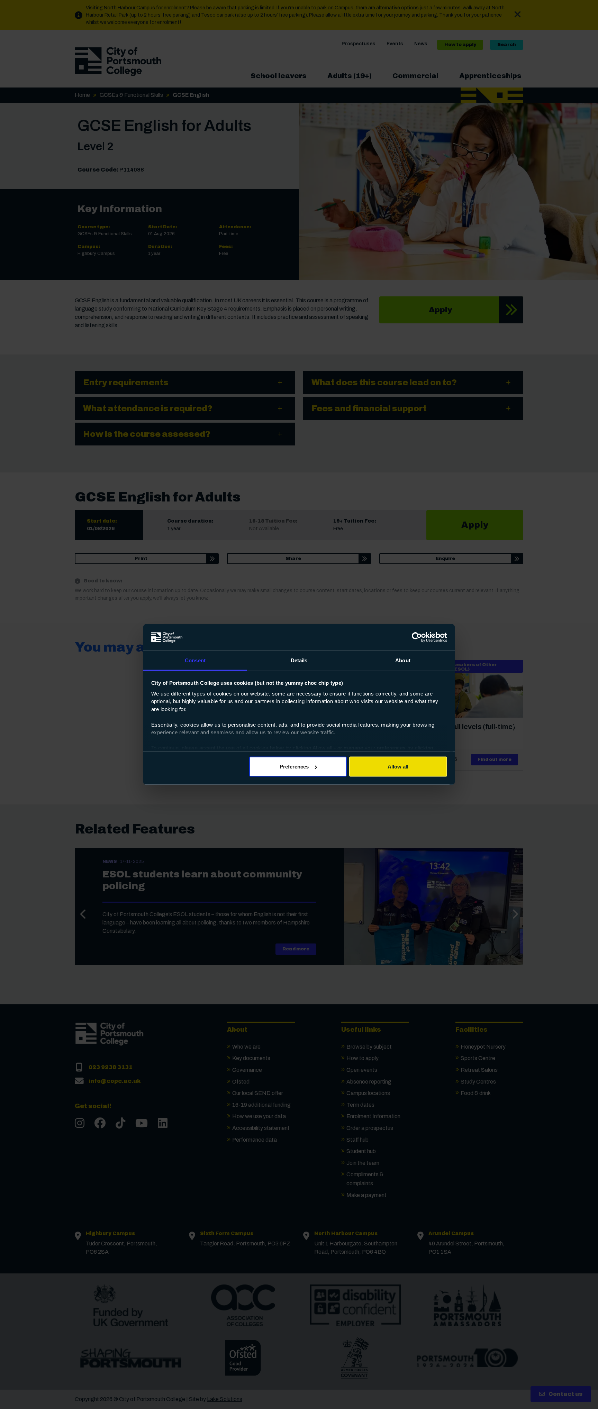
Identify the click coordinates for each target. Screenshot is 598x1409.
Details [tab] (299, 660)
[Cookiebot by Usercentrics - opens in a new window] (417, 637)
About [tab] (402, 660)
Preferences (294, 767)
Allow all (398, 767)
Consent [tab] (195, 660)
